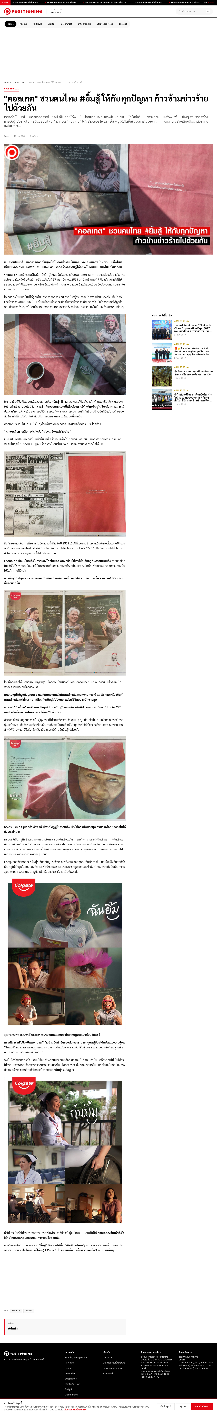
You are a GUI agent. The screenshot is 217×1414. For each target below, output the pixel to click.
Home (10, 24)
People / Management (76, 1357)
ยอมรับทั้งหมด (202, 1406)
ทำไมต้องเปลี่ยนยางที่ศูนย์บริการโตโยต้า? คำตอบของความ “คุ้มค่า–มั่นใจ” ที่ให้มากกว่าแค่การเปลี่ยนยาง (193, 397)
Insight (123, 24)
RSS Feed (108, 1373)
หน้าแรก (7, 82)
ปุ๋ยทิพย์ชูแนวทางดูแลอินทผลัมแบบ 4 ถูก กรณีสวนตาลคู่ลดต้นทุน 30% (193, 373)
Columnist (66, 24)
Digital (51, 24)
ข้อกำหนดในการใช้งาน (113, 1368)
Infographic (84, 24)
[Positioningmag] (23, 11)
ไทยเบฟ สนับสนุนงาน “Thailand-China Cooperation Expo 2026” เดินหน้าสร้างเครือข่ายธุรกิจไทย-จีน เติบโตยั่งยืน (193, 328)
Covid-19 (16, 1310)
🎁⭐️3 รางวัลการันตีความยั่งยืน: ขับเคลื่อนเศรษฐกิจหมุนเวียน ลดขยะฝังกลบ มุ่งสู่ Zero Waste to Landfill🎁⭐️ (192, 351)
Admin (6, 136)
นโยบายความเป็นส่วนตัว (114, 1363)
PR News (37, 24)
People (23, 24)
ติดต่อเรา (107, 1357)
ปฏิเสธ (183, 1406)
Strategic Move (105, 24)
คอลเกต (29, 1310)
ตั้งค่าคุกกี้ (165, 1406)
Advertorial (19, 82)
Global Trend (71, 1395)
